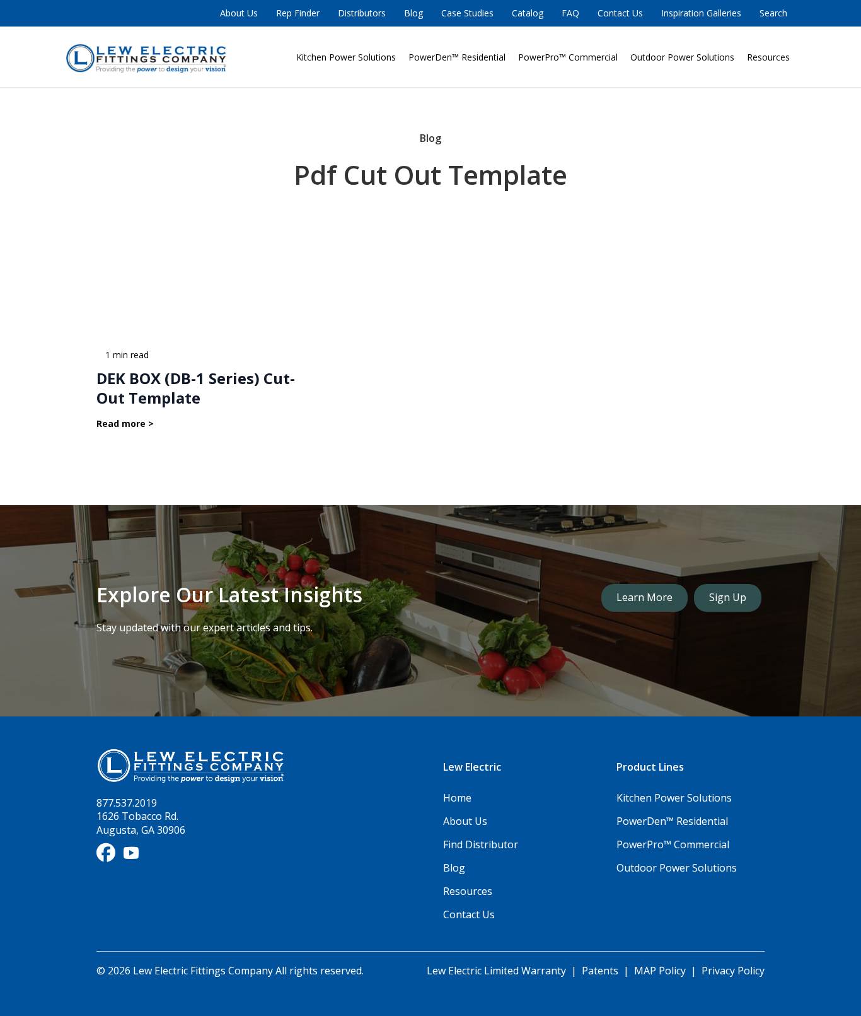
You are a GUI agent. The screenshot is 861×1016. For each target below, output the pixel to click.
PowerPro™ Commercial (568, 57)
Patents (600, 971)
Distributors (362, 13)
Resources (768, 57)
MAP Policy (660, 971)
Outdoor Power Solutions (682, 57)
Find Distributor (480, 844)
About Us (239, 13)
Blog (413, 13)
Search (773, 13)
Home (457, 798)
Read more (125, 423)
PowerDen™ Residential (457, 57)
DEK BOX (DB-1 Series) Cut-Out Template (195, 388)
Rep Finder (298, 13)
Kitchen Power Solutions (346, 57)
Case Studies (467, 13)
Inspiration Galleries (701, 13)
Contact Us (620, 13)
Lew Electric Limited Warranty (498, 971)
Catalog (527, 13)
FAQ (570, 13)
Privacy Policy (733, 971)
